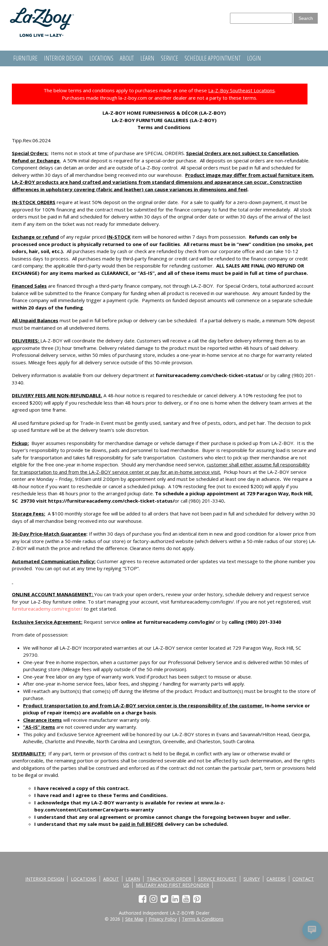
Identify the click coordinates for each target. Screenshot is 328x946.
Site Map (134, 919)
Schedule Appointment (212, 58)
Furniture (25, 58)
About (127, 58)
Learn (147, 58)
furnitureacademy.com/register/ (47, 608)
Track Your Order (169, 879)
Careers (276, 879)
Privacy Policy (163, 919)
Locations (101, 58)
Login (254, 58)
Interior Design (63, 58)
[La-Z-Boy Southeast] (42, 34)
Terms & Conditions (203, 919)
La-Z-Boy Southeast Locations (241, 90)
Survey (251, 879)
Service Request (217, 879)
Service (169, 58)
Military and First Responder (172, 885)
